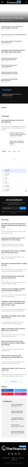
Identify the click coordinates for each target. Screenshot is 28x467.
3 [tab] (12, 101)
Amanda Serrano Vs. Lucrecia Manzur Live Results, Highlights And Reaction (12, 27)
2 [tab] (11, 101)
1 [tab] (10, 101)
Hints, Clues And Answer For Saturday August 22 (13, 34)
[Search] (26, 2)
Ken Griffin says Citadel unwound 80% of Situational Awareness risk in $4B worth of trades (13, 225)
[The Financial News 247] (14, 2)
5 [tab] (14, 101)
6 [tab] (15, 101)
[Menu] (2, 2)
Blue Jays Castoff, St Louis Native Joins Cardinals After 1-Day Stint (18, 433)
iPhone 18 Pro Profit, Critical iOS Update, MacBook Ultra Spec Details (9, 60)
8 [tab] (17, 101)
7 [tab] (16, 101)
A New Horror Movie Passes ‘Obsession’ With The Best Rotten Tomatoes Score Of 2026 (18, 134)
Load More (13, 381)
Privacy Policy (23, 211)
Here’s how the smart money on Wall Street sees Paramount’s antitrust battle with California (13, 343)
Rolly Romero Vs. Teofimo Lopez (12, 18)
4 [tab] (13, 101)
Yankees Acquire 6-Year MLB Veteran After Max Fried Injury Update (17, 413)
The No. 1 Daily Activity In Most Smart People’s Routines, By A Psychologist (18, 406)
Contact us (14, 459)
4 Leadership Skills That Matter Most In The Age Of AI (17, 419)
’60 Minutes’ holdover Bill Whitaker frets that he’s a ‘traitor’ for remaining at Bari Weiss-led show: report (13, 303)
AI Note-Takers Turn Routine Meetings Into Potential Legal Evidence (17, 142)
